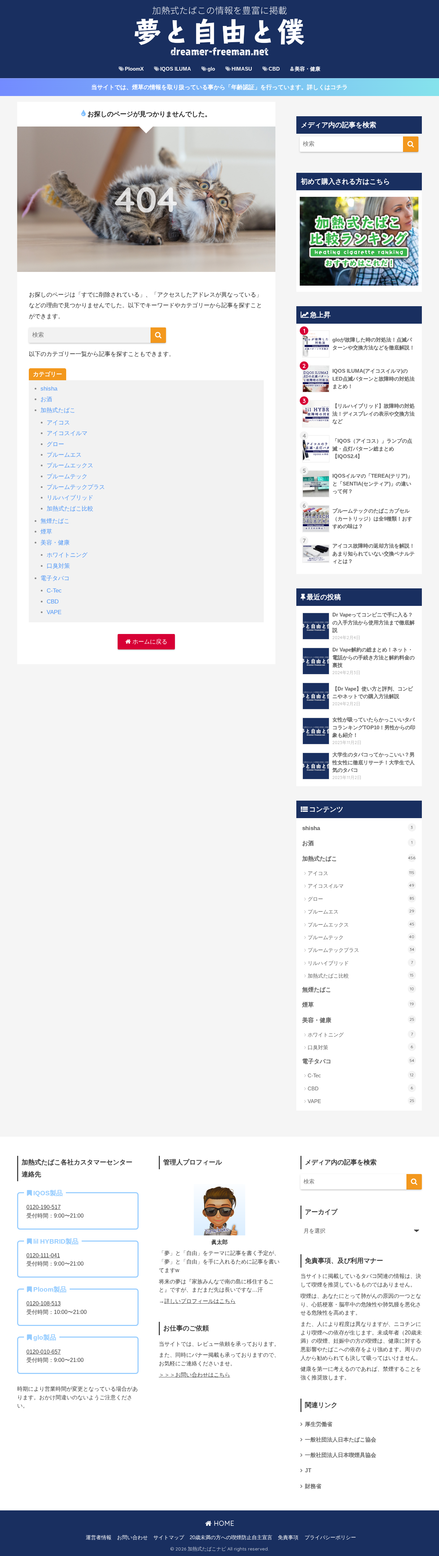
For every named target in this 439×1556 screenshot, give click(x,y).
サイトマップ (168, 1537)
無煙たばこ (55, 521)
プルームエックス (70, 465)
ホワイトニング (67, 555)
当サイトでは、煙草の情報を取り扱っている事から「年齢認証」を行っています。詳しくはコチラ (219, 87)
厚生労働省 (318, 1424)
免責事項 (288, 1537)
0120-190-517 (43, 1207)
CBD (274, 69)
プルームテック (67, 476)
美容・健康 (307, 69)
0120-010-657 (43, 1352)
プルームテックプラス (76, 487)
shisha (48, 388)
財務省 (313, 1486)
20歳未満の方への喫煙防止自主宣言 (231, 1537)
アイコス (58, 422)
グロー (55, 444)
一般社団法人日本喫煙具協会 (340, 1455)
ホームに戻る (149, 641)
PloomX (134, 69)
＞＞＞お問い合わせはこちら (194, 1375)
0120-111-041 (43, 1255)
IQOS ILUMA (175, 69)
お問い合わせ (132, 1537)
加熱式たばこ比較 (70, 508)
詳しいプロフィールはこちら (200, 1301)
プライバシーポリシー (330, 1537)
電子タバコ (55, 578)
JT (308, 1470)
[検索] (158, 335)
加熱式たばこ (57, 410)
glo (211, 69)
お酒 (46, 399)
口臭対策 (58, 566)
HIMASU (242, 69)
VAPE (54, 612)
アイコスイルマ (67, 433)
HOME (223, 1523)
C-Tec (54, 590)
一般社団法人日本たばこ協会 (340, 1440)
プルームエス (64, 455)
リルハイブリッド (70, 497)
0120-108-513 (43, 1303)
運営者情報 (98, 1537)
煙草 (46, 531)
